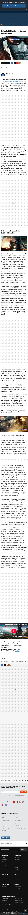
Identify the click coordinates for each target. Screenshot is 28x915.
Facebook (12, 63)
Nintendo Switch (6, 820)
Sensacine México (18, 900)
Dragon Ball (4, 826)
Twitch (23, 802)
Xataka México (5, 898)
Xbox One (21, 661)
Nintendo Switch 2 (19, 820)
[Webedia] (5, 850)
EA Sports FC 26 (6, 833)
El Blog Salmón (17, 886)
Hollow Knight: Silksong (5, 829)
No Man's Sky (17, 826)
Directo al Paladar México (7, 904)
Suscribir (23, 791)
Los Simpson (23, 23)
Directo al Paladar (5, 876)
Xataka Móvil (4, 859)
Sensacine (16, 867)
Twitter (15, 63)
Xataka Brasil (4, 900)
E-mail (20, 63)
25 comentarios (6, 63)
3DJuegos (16, 857)
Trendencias (4, 886)
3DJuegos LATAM (18, 898)
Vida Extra (16, 859)
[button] (9, 74)
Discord (6, 805)
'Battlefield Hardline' (12, 81)
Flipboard (17, 63)
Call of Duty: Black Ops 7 (20, 829)
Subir (22, 849)
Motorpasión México (18, 904)
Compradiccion (5, 890)
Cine (3, 817)
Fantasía (5, 23)
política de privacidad (19, 795)
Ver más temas (6, 837)
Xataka (3, 857)
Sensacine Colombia (18, 902)
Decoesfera (4, 888)
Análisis (12, 661)
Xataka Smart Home (6, 863)
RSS (20, 802)
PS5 (15, 823)
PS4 (17, 661)
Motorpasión (17, 876)
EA (27, 661)
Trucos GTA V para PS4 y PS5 (18, 780)
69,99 (17, 651)
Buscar (26, 843)
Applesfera (4, 861)
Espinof (16, 869)
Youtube (14, 802)
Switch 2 (16, 23)
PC (8, 661)
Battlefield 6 (17, 833)
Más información (21, 913)
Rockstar (11, 23)
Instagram (17, 802)
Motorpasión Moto (18, 879)
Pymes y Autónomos (18, 888)
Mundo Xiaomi (5, 865)
